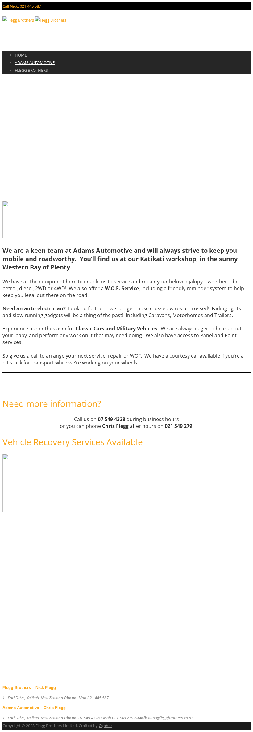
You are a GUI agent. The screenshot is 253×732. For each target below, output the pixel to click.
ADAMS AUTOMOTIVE (35, 62)
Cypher (105, 725)
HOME (21, 55)
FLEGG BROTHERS (31, 70)
